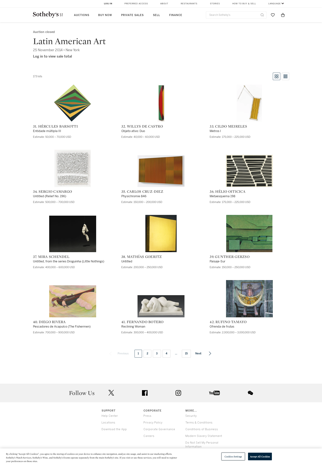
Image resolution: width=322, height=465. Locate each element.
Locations (108, 422)
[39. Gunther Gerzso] (249, 233)
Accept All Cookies (260, 456)
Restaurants (189, 3)
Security (191, 416)
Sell (156, 15)
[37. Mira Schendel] (72, 234)
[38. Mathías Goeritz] (161, 233)
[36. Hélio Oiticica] (249, 171)
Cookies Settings (233, 456)
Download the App (114, 429)
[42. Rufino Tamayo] (249, 298)
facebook (145, 393)
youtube (214, 393)
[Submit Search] (262, 14)
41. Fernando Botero (142, 322)
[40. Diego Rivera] (72, 301)
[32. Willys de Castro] (161, 103)
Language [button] (274, 3)
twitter (111, 393)
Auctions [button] (81, 15)
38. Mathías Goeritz (141, 256)
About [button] (164, 3)
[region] (161, 456)
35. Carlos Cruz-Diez (142, 191)
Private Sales (132, 15)
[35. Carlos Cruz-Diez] (161, 171)
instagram (178, 393)
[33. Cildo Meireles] (249, 103)
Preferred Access (136, 3)
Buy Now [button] (105, 15)
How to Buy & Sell (244, 3)
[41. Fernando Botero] (161, 306)
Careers (148, 436)
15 (186, 353)
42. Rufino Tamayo (228, 322)
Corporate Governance (159, 429)
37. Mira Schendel (51, 256)
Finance (175, 15)
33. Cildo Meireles (228, 126)
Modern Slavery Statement (203, 436)
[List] (285, 76)
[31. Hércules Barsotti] (72, 103)
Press (147, 416)
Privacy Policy (152, 422)
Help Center (110, 416)
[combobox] (236, 15)
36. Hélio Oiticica (227, 191)
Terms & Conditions (199, 422)
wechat (250, 393)
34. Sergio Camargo (52, 191)
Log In (108, 3)
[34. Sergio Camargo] (72, 168)
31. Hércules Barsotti (55, 126)
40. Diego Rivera (49, 322)
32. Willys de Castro (142, 126)
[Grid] (276, 76)
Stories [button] (215, 3)
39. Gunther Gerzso (230, 256)
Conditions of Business (201, 429)
